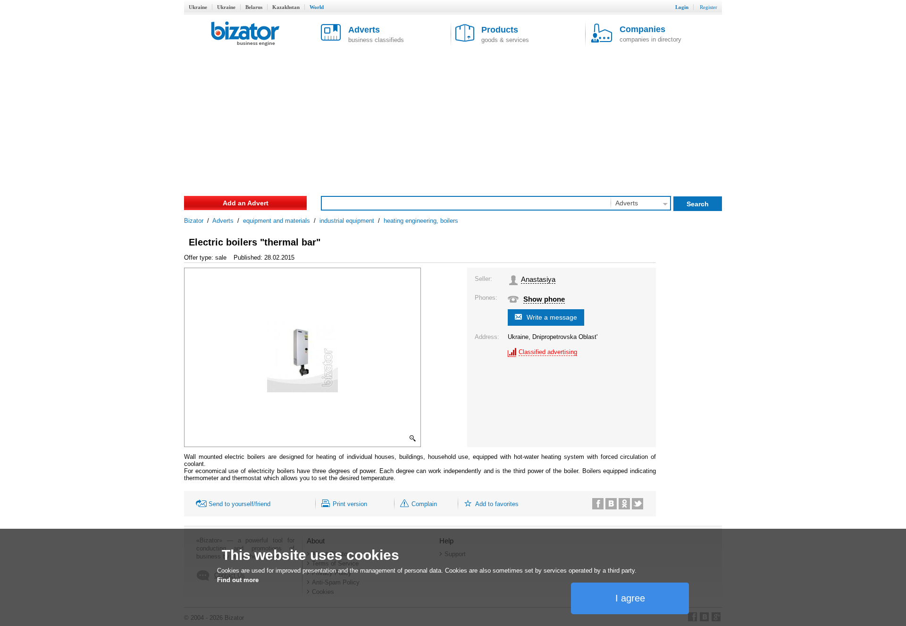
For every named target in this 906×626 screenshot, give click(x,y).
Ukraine (198, 7)
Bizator (193, 220)
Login (681, 7)
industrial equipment (346, 220)
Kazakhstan (286, 7)
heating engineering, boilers (421, 220)
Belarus (253, 7)
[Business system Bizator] (245, 34)
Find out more (238, 580)
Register (708, 7)
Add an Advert (245, 203)
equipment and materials (276, 220)
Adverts (223, 220)
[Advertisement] (453, 118)
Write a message (552, 317)
